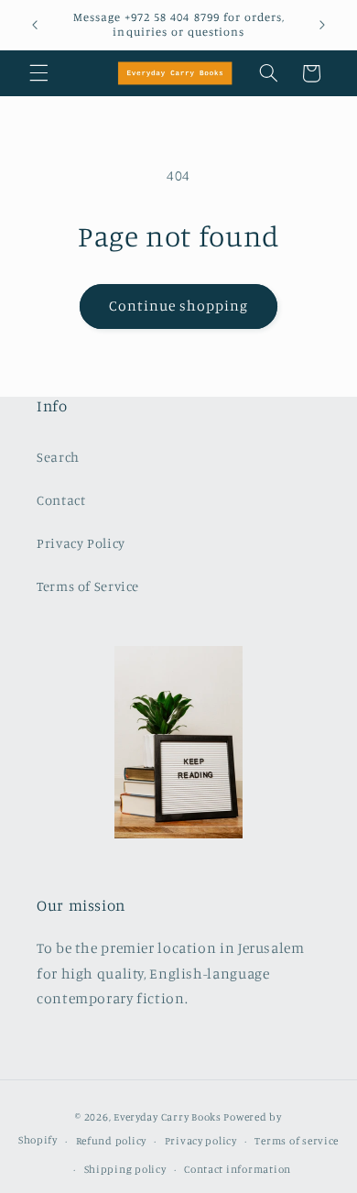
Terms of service (296, 1140)
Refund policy (111, 1140)
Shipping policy (125, 1169)
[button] (38, 73)
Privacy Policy (81, 543)
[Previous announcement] (35, 25)
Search (58, 457)
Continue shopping (179, 305)
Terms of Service (88, 586)
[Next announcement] (322, 25)
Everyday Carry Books (168, 1117)
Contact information (237, 1169)
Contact (61, 500)
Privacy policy (201, 1140)
